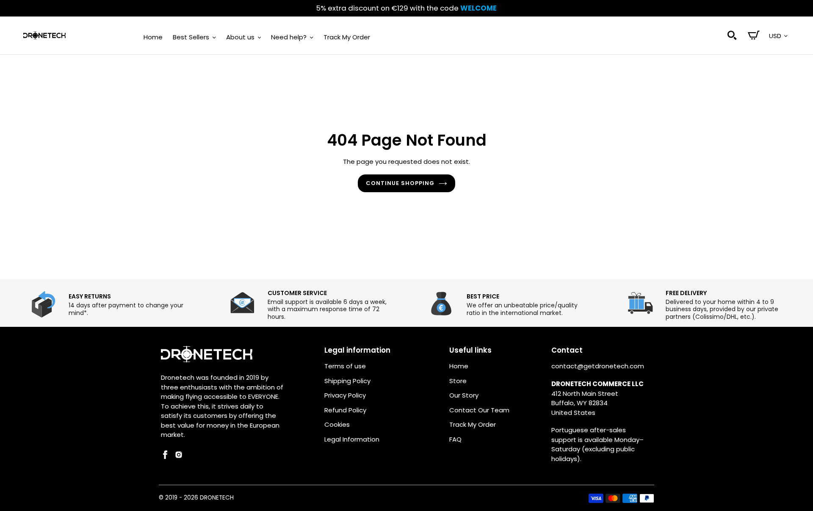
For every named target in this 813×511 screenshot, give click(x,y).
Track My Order (472, 424)
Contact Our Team (479, 410)
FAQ (455, 439)
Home (458, 366)
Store (458, 380)
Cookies (337, 424)
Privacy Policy (345, 395)
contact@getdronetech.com (597, 366)
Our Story (463, 395)
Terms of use (345, 366)
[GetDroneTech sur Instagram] (178, 456)
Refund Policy (345, 410)
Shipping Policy (347, 380)
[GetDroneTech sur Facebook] (165, 456)
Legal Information (351, 439)
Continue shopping (400, 183)
